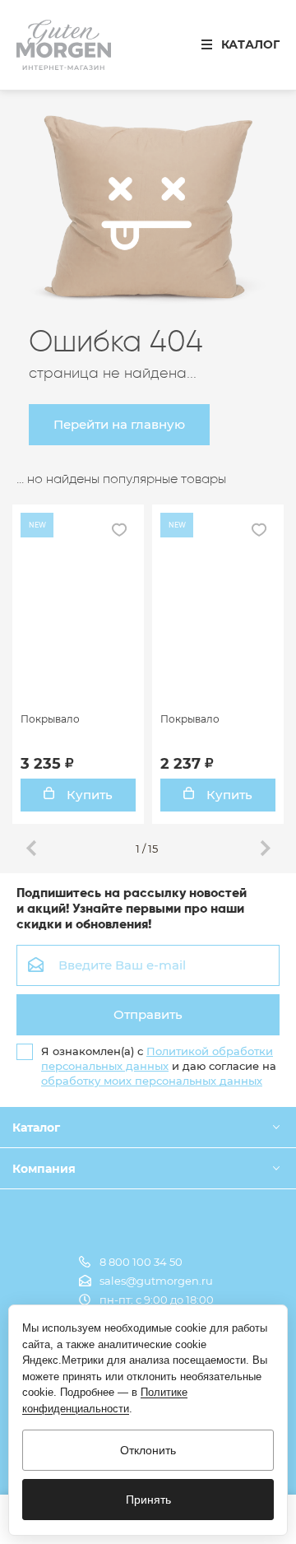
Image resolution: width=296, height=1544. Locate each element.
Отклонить (148, 1450)
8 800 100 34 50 (141, 1261)
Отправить (148, 1014)
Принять (148, 1499)
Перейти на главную (119, 424)
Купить (88, 794)
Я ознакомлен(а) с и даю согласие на (158, 1065)
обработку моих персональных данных (151, 1080)
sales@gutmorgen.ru (156, 1280)
